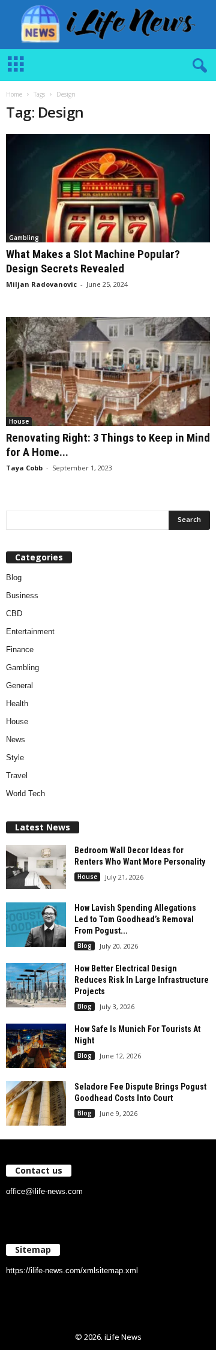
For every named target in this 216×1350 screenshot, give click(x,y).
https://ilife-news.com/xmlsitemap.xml (72, 1270)
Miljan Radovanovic (41, 284)
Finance (20, 649)
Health (17, 703)
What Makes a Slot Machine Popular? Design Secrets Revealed (93, 261)
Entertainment (30, 631)
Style (15, 757)
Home (14, 94)
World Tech (25, 793)
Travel (17, 775)
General (19, 685)
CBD (14, 613)
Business (22, 595)
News (15, 739)
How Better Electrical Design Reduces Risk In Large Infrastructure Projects (141, 980)
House (19, 421)
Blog (14, 577)
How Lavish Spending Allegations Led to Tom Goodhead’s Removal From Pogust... (135, 919)
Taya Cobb (24, 467)
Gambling (24, 237)
